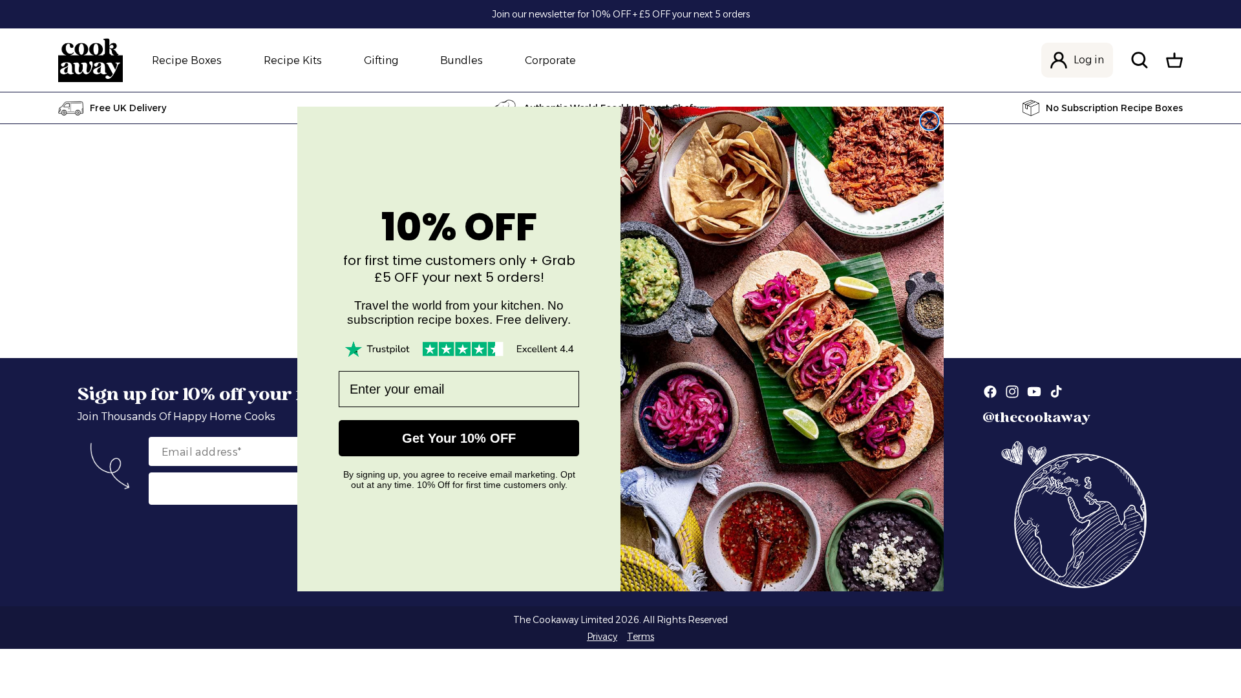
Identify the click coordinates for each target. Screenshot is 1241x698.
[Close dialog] (929, 121)
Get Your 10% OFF (459, 438)
